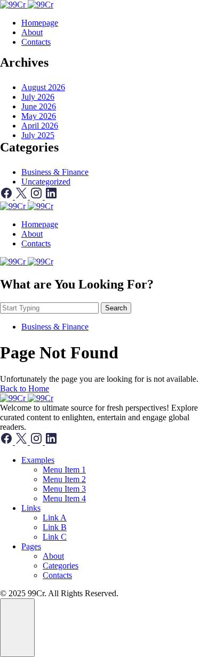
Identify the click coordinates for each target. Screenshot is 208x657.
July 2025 (37, 135)
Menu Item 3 (64, 488)
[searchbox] (49, 308)
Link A (55, 517)
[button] (17, 627)
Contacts (36, 41)
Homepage (39, 22)
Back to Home (24, 388)
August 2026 (43, 87)
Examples (37, 459)
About (32, 32)
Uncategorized (45, 181)
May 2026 (38, 116)
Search (116, 308)
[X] (22, 196)
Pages (31, 546)
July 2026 (37, 96)
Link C (55, 536)
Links (31, 507)
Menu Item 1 (64, 469)
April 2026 (39, 125)
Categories (60, 565)
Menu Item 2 (64, 479)
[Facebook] (7, 196)
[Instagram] (37, 196)
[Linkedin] (51, 196)
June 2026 (38, 106)
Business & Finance (55, 172)
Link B (55, 527)
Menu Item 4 (64, 498)
